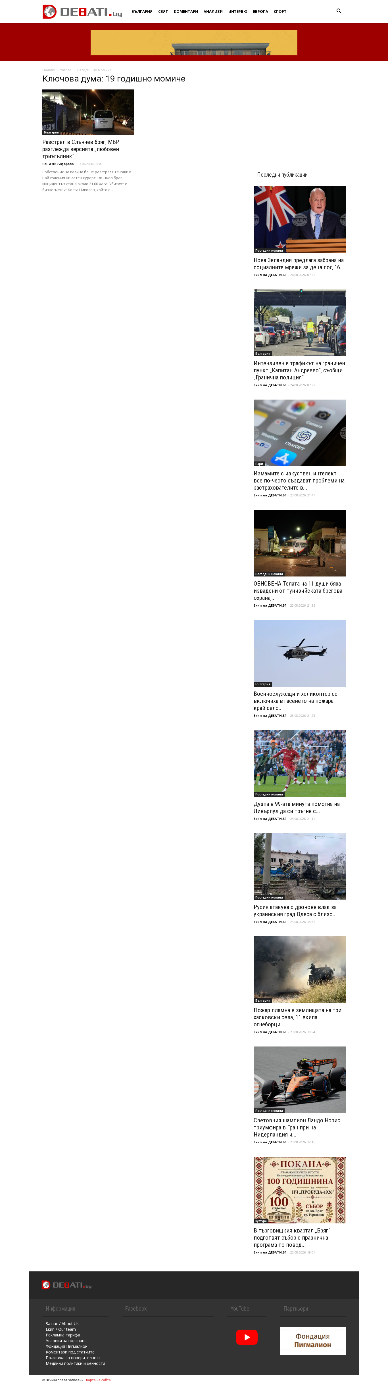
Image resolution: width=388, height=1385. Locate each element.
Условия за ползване (66, 1340)
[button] (339, 11)
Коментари (186, 11)
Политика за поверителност (73, 1357)
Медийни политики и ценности (75, 1363)
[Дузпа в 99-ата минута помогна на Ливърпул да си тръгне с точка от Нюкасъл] (300, 763)
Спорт (280, 11)
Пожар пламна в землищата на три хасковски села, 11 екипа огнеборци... (297, 1017)
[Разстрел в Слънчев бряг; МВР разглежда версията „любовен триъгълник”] (88, 112)
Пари (259, 464)
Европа (260, 11)
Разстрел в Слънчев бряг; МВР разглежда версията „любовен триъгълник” (80, 149)
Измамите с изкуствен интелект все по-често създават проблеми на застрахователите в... (299, 480)
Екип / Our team (61, 1329)
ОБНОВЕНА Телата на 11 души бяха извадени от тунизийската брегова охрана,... (298, 590)
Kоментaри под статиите (70, 1352)
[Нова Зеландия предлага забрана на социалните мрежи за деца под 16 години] (300, 219)
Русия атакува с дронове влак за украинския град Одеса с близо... (295, 911)
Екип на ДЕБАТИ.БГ (270, 275)
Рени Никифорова (58, 164)
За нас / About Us (62, 1323)
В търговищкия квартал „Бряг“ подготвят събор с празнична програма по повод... (292, 1237)
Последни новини (269, 250)
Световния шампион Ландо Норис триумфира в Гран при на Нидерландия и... (297, 1127)
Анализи (213, 11)
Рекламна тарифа (63, 1335)
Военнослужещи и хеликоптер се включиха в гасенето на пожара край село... (295, 700)
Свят (163, 11)
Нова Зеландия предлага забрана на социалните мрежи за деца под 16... (299, 264)
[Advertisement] (300, 111)
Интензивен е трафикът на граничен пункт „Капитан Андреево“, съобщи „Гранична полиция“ (299, 370)
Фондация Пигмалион (66, 1346)
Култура (261, 1221)
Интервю (237, 11)
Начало (48, 70)
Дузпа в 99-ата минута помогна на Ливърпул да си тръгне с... (297, 807)
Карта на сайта (98, 1379)
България (142, 11)
